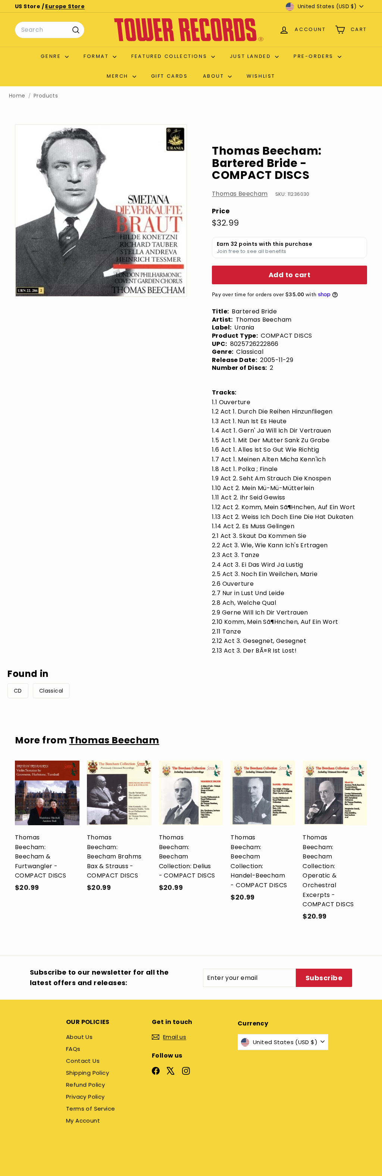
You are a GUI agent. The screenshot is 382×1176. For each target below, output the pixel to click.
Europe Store (65, 6)
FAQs (73, 1049)
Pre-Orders (315, 56)
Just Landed (251, 56)
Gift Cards (169, 76)
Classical (51, 690)
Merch (119, 76)
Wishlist (261, 76)
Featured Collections (170, 56)
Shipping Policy (87, 1073)
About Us (79, 1037)
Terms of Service (90, 1108)
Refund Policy (85, 1085)
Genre (52, 56)
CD (18, 690)
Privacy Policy (85, 1097)
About (214, 76)
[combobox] (49, 30)
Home (17, 95)
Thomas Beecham (240, 193)
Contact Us (83, 1061)
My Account (83, 1120)
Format (97, 56)
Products (46, 95)
